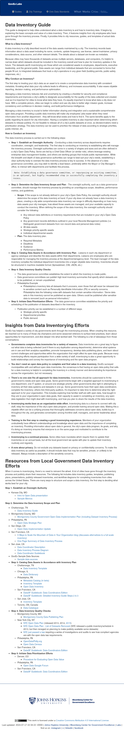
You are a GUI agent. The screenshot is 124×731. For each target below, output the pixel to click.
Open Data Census (32, 644)
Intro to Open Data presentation (32, 495)
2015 (68, 622)
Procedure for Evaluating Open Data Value (43, 659)
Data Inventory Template (35, 568)
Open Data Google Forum (35, 665)
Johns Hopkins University (56, 725)
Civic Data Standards (59, 11)
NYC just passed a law (34, 632)
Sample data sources (27, 559)
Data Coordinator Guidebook (31, 553)
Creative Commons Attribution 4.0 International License (82, 720)
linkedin (69, 728)
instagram (56, 728)
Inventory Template (32, 583)
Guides (18, 11)
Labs (118, 725)
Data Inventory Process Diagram (33, 550)
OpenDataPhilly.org (32, 641)
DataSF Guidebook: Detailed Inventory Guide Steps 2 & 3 (50, 595)
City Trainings (35, 11)
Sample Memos (24, 498)
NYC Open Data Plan (33, 622)
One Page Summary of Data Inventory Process (39, 540)
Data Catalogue (30, 607)
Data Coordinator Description (31, 547)
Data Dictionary (30, 574)
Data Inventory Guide (27, 510)
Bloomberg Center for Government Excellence (92, 725)
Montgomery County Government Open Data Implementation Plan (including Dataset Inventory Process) (67, 516)
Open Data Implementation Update (34, 528)
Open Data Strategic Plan (29, 522)
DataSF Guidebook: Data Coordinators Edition (45, 592)
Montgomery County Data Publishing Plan (43, 616)
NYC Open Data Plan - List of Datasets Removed (46, 625)
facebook (79, 728)
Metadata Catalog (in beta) (36, 580)
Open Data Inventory (33, 586)
